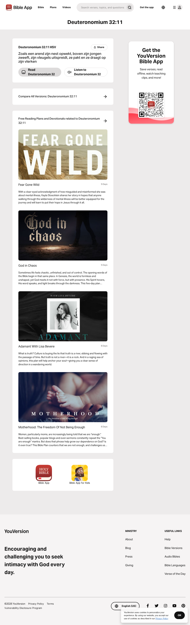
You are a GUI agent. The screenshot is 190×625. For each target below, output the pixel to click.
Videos (66, 7)
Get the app (147, 7)
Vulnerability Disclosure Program (23, 607)
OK (179, 615)
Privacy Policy (36, 603)
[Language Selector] (163, 7)
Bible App (43, 482)
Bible (41, 7)
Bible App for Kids (79, 482)
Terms (50, 603)
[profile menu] (177, 7)
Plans (53, 7)
